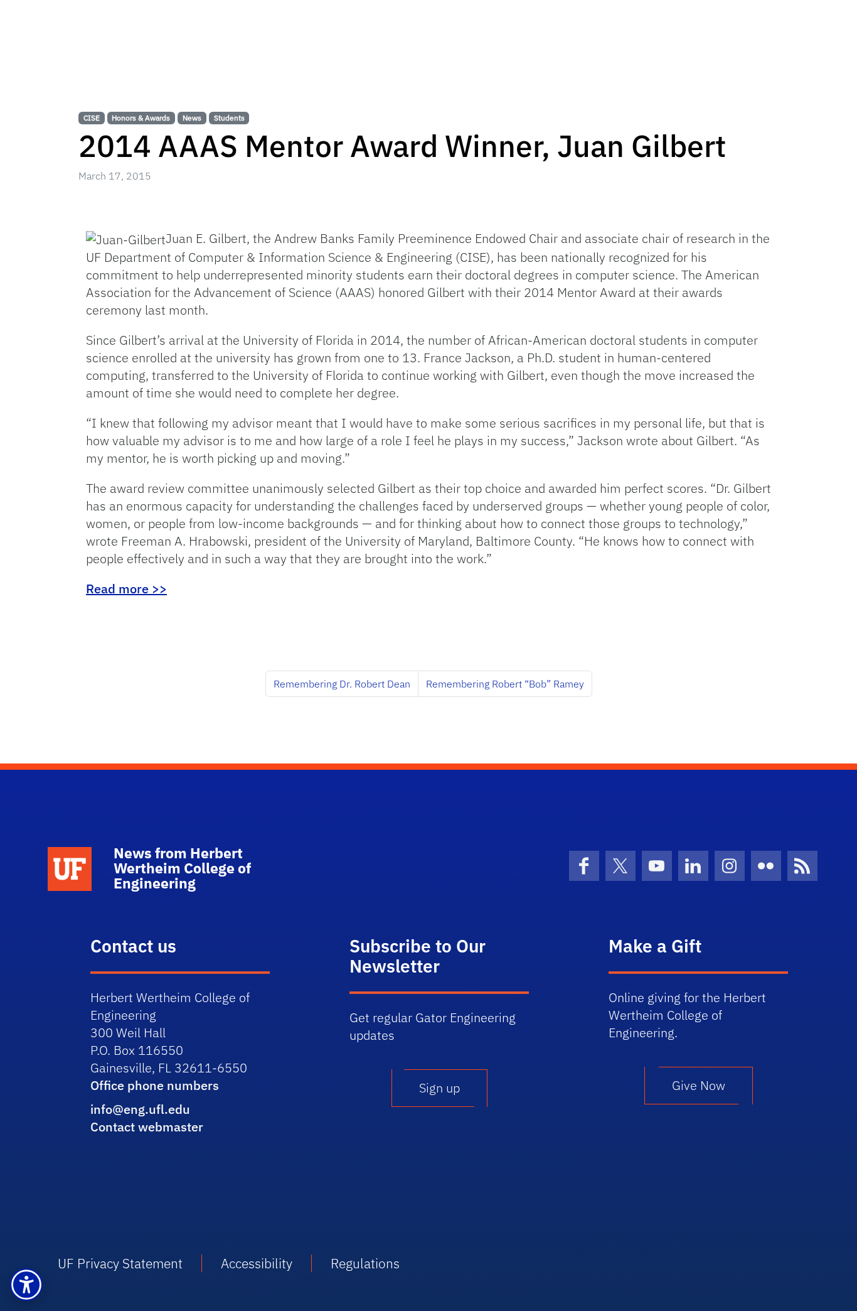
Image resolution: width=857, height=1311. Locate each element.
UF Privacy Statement (120, 1263)
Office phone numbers (154, 1085)
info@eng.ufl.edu (140, 1109)
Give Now (698, 1085)
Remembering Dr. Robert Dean (342, 683)
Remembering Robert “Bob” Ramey (505, 683)
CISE (91, 117)
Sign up (439, 1087)
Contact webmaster (146, 1126)
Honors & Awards (141, 117)
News (192, 117)
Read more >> (126, 588)
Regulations (365, 1263)
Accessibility (256, 1263)
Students (229, 117)
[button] (26, 1284)
